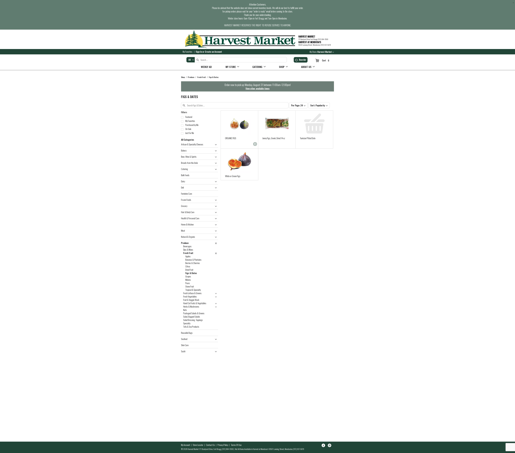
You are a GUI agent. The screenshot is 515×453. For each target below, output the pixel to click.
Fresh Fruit (201, 77)
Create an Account (213, 51)
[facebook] (323, 446)
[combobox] (190, 59)
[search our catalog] (198, 59)
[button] (325, 51)
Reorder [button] (302, 59)
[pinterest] (329, 446)
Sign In (199, 51)
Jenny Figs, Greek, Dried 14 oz (273, 138)
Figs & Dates (213, 77)
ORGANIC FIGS (230, 138)
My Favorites (187, 51)
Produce (191, 77)
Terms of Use (236, 445)
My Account (185, 445)
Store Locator (198, 445)
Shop (183, 77)
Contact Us (210, 445)
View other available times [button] (258, 88)
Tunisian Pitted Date (307, 138)
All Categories (187, 139)
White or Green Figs (232, 176)
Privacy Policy (223, 445)
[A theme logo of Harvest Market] (238, 39)
